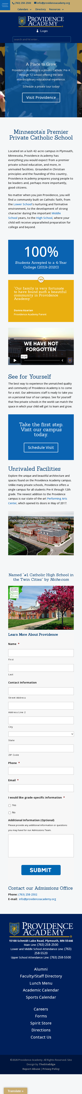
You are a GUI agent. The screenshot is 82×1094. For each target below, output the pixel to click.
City (10, 726)
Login (42, 31)
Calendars (23, 9)
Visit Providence (41, 97)
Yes (14, 805)
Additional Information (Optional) (31, 820)
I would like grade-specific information (36, 797)
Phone (14, 763)
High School (44, 218)
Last (10, 674)
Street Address (17, 697)
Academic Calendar (41, 990)
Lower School (23, 204)
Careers (41, 1009)
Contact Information (22, 682)
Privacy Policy (51, 1069)
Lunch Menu (41, 983)
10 (55, 551)
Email (13, 780)
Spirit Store (40, 1023)
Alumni (41, 969)
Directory (40, 9)
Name (13, 644)
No (13, 812)
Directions (41, 1030)
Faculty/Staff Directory (41, 976)
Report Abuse (31, 1069)
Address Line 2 (17, 712)
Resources (54, 9)
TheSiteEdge (47, 1064)
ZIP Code (13, 754)
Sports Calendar (41, 997)
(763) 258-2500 (47, 945)
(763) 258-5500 (60, 957)
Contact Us (41, 1037)
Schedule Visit (41, 447)
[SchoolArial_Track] (41, 554)
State (11, 740)
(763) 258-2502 (27, 894)
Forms (41, 1016)
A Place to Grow (41, 64)
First (11, 659)
